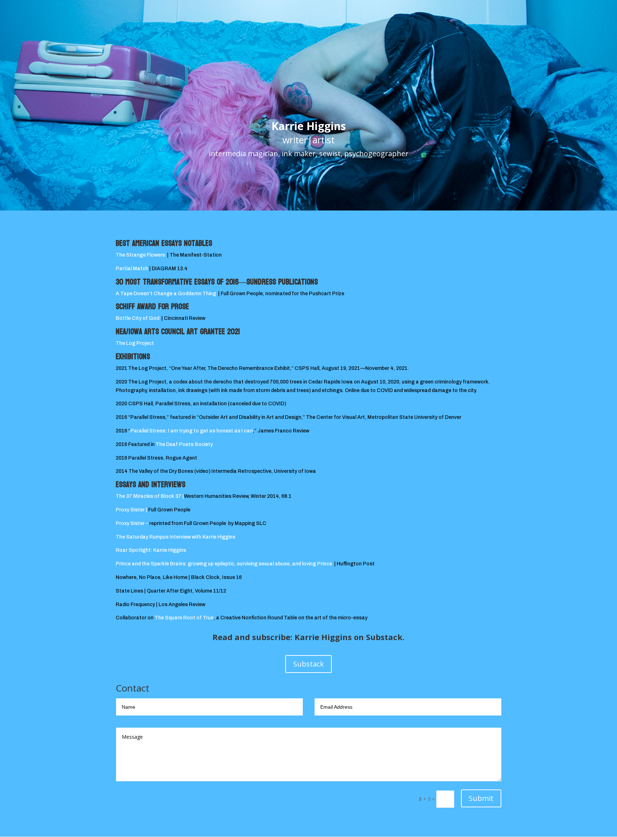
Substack (308, 664)
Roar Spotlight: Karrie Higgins (151, 550)
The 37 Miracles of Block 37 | (150, 496)
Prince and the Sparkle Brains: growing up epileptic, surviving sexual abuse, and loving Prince (224, 563)
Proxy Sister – (132, 523)
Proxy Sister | (132, 509)
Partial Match (132, 268)
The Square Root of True (184, 617)
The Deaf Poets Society (186, 444)
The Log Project (135, 343)
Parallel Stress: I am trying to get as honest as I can (191, 431)
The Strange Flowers (140, 255)
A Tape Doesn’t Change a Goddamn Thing (166, 293)
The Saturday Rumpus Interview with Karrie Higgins (175, 537)
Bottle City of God (137, 318)
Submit (481, 798)
